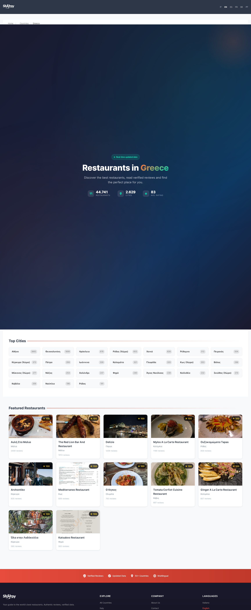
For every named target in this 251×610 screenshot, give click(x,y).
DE (241, 7)
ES (231, 7)
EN (225, 7)
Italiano (205, 602)
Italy (102, 608)
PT (247, 7)
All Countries (106, 602)
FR (236, 7)
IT (221, 7)
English (205, 608)
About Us (155, 602)
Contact (155, 608)
